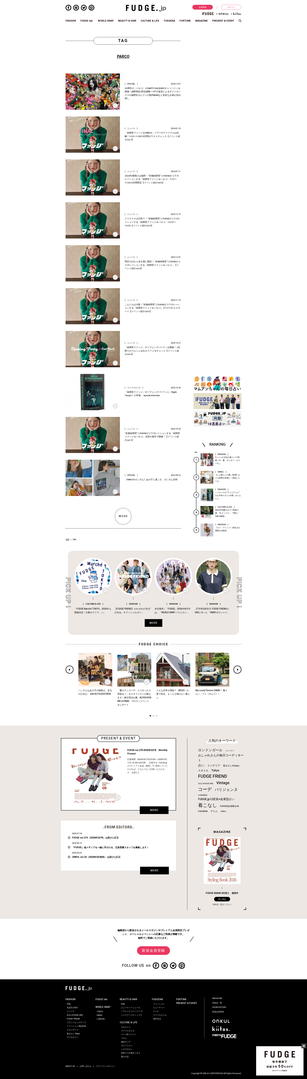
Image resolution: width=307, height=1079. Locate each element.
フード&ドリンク (128, 1034)
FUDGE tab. (86, 21)
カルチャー (126, 1027)
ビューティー (159, 1007)
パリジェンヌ (226, 789)
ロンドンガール (210, 750)
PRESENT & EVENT (223, 21)
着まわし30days (231, 765)
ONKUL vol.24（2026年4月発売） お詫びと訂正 (96, 857)
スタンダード (72, 1029)
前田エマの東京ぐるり (130, 1053)
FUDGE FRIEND (212, 776)
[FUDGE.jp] (146, 8)
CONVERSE (202, 795)
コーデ (205, 789)
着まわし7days (73, 1033)
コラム (124, 1038)
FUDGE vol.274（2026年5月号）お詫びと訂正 (95, 837)
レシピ (156, 1011)
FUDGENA (169, 21)
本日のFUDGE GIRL (205, 783)
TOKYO (100, 1011)
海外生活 (157, 1018)
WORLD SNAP (106, 21)
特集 (69, 1003)
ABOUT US (70, 1066)
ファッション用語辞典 (76, 1026)
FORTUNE (185, 21)
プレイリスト (127, 1045)
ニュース (71, 1011)
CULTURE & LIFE (150, 21)
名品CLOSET (72, 1007)
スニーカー (229, 750)
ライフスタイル (127, 1030)
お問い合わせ (85, 1066)
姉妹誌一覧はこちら (221, 904)
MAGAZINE (201, 21)
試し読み (222, 899)
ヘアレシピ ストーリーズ (132, 1011)
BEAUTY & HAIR (127, 21)
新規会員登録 (153, 950)
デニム (214, 811)
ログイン (231, 7)
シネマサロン (127, 1049)
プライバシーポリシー (105, 1066)
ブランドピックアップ (76, 1022)
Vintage (222, 783)
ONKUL (223, 811)
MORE (154, 810)
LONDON (101, 1019)
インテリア (213, 766)
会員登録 (202, 7)
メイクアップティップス (131, 1015)
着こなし (207, 805)
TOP (67, 539)
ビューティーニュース (130, 1007)
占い (201, 765)
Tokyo (215, 770)
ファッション (159, 1003)
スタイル (203, 770)
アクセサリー (72, 1037)
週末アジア (126, 1042)
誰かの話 (125, 1056)
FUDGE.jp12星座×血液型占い (216, 799)
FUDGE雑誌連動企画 (229, 806)
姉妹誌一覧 (217, 1002)
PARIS (99, 1015)
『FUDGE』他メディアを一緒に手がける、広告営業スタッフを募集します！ (110, 847)
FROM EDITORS (219, 1007)
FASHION (71, 21)
